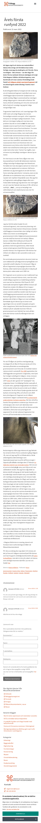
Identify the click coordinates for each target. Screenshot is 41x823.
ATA (8, 381)
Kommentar (8, 635)
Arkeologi (7, 740)
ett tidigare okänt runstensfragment (21, 82)
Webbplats (7, 659)
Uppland (16, 573)
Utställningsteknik (10, 766)
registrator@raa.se (13, 789)
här (9, 563)
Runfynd (35, 571)
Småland (10, 573)
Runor (27, 567)
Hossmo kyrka (16, 571)
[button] (35, 4)
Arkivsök (8, 694)
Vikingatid (26, 573)
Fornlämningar (9, 749)
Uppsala (21, 573)
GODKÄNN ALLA (20, 814)
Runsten (5, 573)
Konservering (8, 752)
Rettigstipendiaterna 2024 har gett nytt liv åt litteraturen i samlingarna (19, 730)
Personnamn (28, 571)
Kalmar (22, 571)
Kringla (8, 702)
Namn (5, 643)
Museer (6, 754)
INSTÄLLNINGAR (19, 819)
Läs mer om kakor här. (12, 809)
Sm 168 (23, 371)
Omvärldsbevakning (10, 757)
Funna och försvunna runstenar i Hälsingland (19, 726)
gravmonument (7, 571)
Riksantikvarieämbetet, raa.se (16, 704)
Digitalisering (8, 746)
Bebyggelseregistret (13, 696)
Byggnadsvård (8, 743)
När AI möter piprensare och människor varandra (20, 716)
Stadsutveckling (9, 763)
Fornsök (8, 699)
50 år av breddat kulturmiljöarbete (15, 719)
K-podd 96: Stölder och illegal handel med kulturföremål (18, 722)
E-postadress (7, 651)
